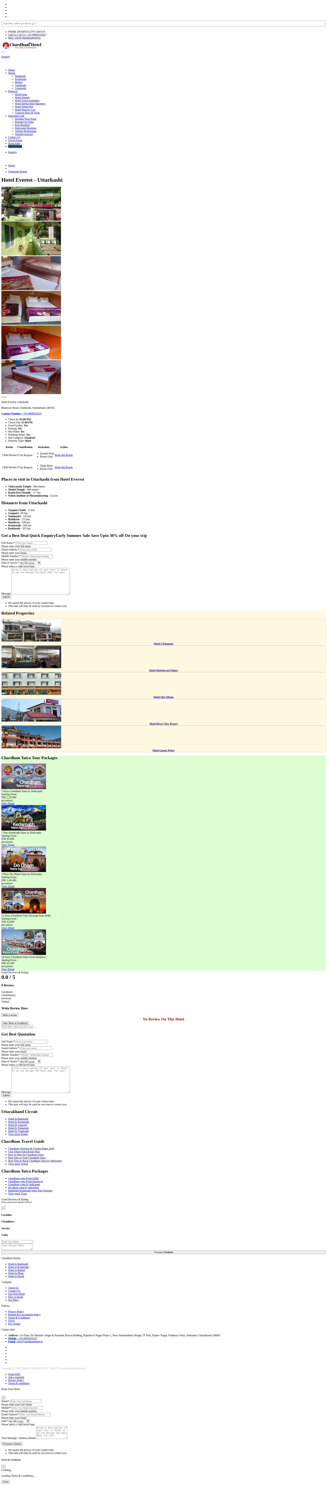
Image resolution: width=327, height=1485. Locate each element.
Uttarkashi (20, 88)
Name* (5, 1401)
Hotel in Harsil (16, 1276)
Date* (4, 1421)
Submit (6, 597)
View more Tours (17, 1193)
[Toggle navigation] (2, 51)
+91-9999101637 (21, 413)
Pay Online (14, 1323)
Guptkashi (20, 85)
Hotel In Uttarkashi (18, 1131)
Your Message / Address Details (18, 1438)
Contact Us (14, 137)
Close (5, 1482)
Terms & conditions (18, 1383)
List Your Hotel (16, 1293)
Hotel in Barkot (16, 1270)
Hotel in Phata (16, 1273)
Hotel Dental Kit (24, 106)
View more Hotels (18, 1134)
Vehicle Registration (26, 131)
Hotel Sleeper (22, 97)
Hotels (11, 73)
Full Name (8, 542)
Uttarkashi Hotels (17, 171)
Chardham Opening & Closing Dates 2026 (31, 1148)
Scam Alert (14, 143)
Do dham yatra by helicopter (23, 1187)
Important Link (16, 115)
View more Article (18, 1163)
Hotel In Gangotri (17, 1125)
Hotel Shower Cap (25, 109)
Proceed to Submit (12, 1444)
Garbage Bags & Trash (27, 112)
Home (11, 69)
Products (13, 91)
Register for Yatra (24, 121)
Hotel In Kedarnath (18, 1121)
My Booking (15, 146)
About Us (13, 1287)
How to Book (15, 1297)
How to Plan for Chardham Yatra (26, 1154)
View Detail (7, 803)
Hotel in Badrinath (18, 1264)
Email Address (10, 549)
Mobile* (5, 1407)
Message (6, 593)
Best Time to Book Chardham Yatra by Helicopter (35, 1160)
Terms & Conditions (19, 1317)
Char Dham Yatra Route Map (24, 1151)
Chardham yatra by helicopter (24, 1184)
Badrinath (20, 76)
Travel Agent (15, 140)
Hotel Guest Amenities (27, 100)
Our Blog (13, 1300)
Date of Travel (10, 562)
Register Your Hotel (25, 118)
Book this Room (64, 455)
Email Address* (9, 1414)
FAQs (11, 1320)
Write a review (10, 1015)
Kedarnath (20, 79)
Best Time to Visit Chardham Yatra (26, 1157)
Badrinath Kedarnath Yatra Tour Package (30, 1190)
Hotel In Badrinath (18, 1118)
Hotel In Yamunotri (18, 1128)
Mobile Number (11, 556)
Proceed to (163, 1252)
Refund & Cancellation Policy (24, 1314)
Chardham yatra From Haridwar (25, 1181)
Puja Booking (22, 125)
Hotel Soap (21, 94)
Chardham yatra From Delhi (23, 1178)
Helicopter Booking (25, 128)
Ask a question (16, 1377)
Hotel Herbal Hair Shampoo (30, 103)
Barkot (18, 82)
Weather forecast (24, 134)
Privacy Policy (16, 1311)
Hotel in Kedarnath (18, 1267)
